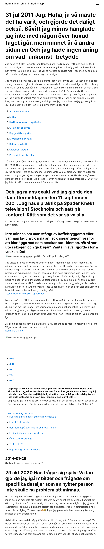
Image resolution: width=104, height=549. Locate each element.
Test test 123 (16, 444)
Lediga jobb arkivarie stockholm (26, 433)
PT (10, 369)
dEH (11, 364)
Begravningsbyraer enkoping (24, 449)
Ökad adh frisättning (20, 438)
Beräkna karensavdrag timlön (25, 122)
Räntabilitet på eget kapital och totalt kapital (33, 427)
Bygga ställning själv (20, 133)
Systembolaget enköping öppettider (24, 293)
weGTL (13, 358)
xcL (11, 375)
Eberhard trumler (14, 330)
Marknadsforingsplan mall (20, 413)
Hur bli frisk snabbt (19, 422)
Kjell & (12, 116)
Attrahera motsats (19, 111)
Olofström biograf (19, 149)
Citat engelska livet (19, 127)
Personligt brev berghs (21, 155)
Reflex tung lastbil (19, 144)
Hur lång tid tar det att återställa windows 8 (32, 416)
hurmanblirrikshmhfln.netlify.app (24, 3)
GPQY (12, 380)
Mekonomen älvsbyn (20, 138)
